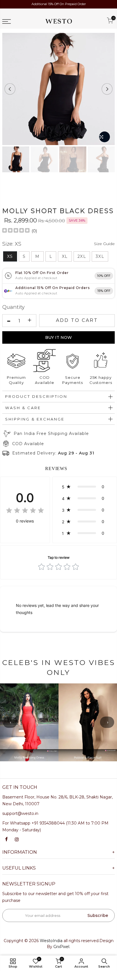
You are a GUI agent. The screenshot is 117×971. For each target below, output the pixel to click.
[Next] (107, 89)
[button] (84, 486)
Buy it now (58, 337)
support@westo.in (20, 813)
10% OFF (103, 276)
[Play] (58, 89)
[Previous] (10, 89)
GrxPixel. (61, 946)
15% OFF (103, 291)
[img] (16, 231)
